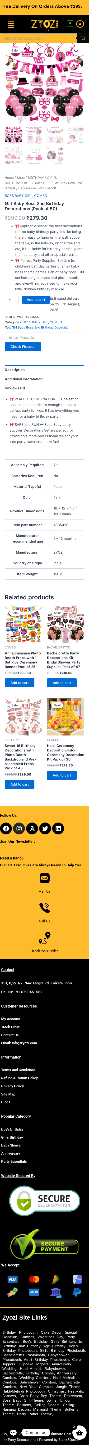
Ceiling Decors (47, 1405)
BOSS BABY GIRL (37, 183)
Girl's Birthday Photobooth (62, 1350)
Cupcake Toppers (34, 1364)
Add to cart (36, 300)
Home (9, 178)
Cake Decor (51, 1332)
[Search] (83, 38)
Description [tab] (15, 370)
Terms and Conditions (18, 1070)
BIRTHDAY (36, 178)
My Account (10, 1019)
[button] (11, 25)
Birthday (9, 1332)
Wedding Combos (34, 1378)
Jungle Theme (68, 1387)
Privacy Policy (12, 1086)
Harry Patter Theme (34, 1414)
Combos (27, 1337)
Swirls (51, 1400)
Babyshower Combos (37, 1382)
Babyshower (55, 1369)
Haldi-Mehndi (31, 1369)
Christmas (56, 1391)
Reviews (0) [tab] (15, 388)
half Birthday (29, 1346)
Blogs (5, 1102)
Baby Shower (11, 1145)
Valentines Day (50, 1337)
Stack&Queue (69, 1440)
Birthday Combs (40, 1373)
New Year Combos (36, 1387)
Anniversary (10, 1153)
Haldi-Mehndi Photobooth (23, 1391)
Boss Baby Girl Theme (22, 1400)
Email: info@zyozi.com (19, 1043)
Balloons (24, 1405)
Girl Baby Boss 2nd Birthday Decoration (41, 327)
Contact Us (10, 1035)
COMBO (40, 196)
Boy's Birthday (12, 1129)
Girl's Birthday (12, 1137)
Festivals (75, 1391)
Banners (9, 1396)
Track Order (10, 1027)
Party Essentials (14, 1161)
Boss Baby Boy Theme (40, 1396)
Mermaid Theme (47, 1409)
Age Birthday (54, 1346)
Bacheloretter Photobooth (23, 1355)
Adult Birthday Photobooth (46, 1360)
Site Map (8, 1094)
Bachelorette (12, 1373)
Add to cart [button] (19, 683)
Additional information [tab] (23, 379)
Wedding (9, 1369)
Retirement (73, 1396)
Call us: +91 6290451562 (21, 992)
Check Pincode (23, 347)
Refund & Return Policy (19, 1078)
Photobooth (28, 1332)
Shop (21, 178)
